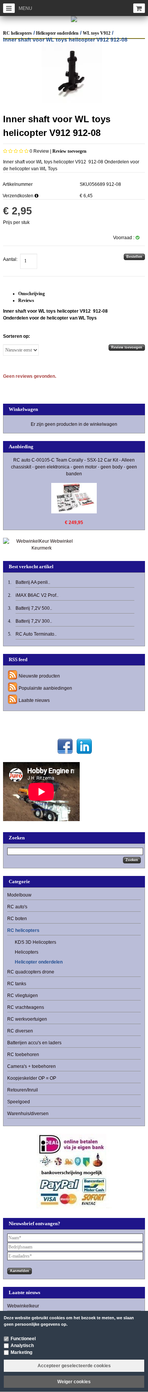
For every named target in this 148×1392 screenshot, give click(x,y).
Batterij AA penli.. (33, 582)
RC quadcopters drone (30, 972)
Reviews (26, 300)
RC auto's (17, 906)
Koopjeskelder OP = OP (31, 1078)
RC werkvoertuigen (27, 1019)
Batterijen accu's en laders (34, 1042)
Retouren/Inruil (22, 1090)
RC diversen (20, 1031)
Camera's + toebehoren (31, 1066)
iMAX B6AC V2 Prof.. (37, 595)
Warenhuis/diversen (28, 1113)
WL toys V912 (96, 33)
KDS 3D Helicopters (35, 942)
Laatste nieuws (34, 700)
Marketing (21, 1352)
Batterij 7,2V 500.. (34, 608)
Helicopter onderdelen (57, 33)
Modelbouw (19, 895)
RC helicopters (17, 33)
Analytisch (22, 1345)
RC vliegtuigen (22, 995)
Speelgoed (18, 1101)
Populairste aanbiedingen (45, 688)
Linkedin (84, 746)
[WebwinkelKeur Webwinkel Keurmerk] (41, 544)
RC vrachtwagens (25, 1007)
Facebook (65, 746)
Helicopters (26, 952)
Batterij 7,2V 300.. (34, 621)
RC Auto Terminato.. (36, 634)
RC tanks (16, 983)
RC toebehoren (23, 1054)
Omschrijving (31, 293)
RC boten (17, 918)
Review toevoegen (69, 151)
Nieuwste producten (39, 676)
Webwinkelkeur (23, 1306)
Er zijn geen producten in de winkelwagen (74, 424)
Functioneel (23, 1338)
